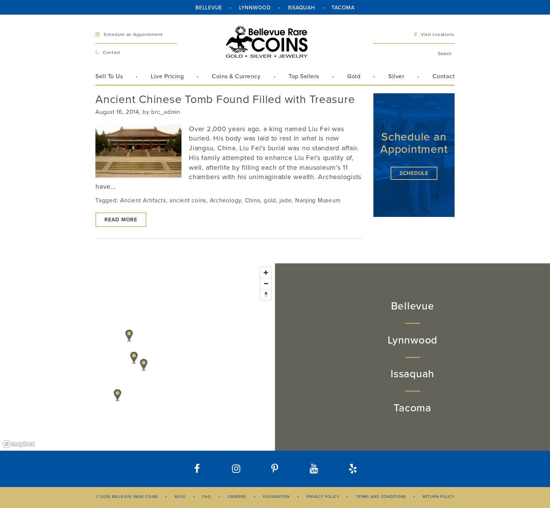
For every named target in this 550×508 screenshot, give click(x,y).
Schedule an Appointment (133, 34)
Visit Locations (438, 34)
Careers (237, 497)
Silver (396, 76)
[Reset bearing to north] (265, 294)
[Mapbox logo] (18, 444)
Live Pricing (167, 76)
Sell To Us (109, 76)
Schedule (414, 173)
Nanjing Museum (317, 200)
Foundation (276, 497)
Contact (111, 52)
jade (285, 200)
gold (270, 200)
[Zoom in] (265, 272)
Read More (120, 220)
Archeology (226, 200)
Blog (180, 497)
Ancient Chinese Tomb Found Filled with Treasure (225, 99)
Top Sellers (303, 76)
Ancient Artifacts (143, 200)
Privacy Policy (322, 497)
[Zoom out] (265, 283)
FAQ (206, 497)
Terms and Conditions (381, 497)
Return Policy (439, 497)
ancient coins (187, 200)
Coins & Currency (236, 76)
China (252, 200)
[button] (353, 469)
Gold (353, 76)
